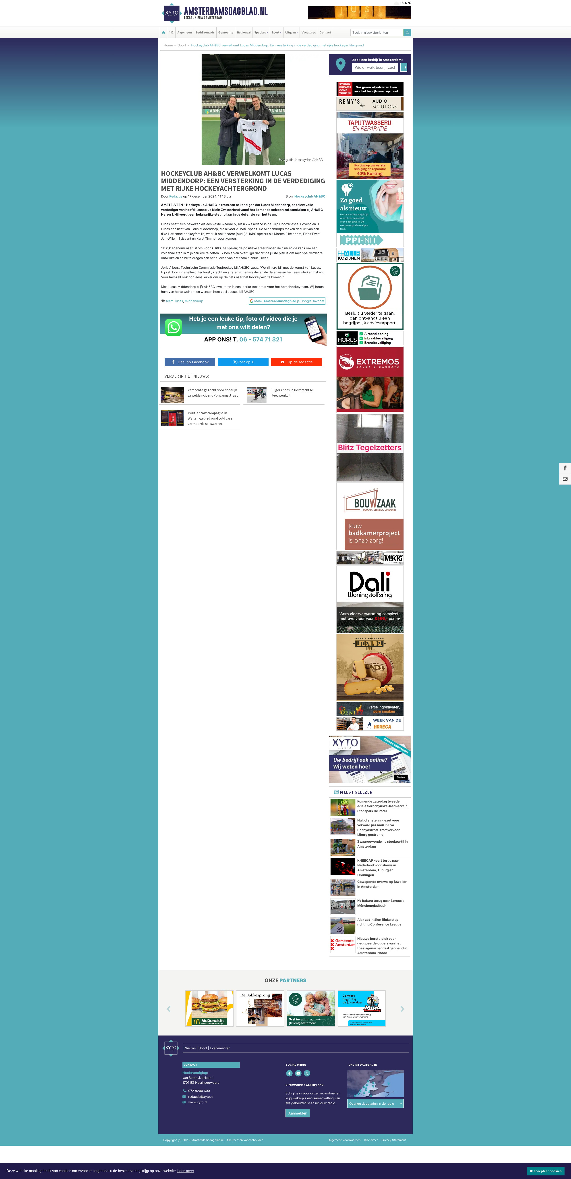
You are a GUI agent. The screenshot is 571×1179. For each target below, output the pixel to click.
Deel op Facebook (193, 362)
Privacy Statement (393, 1134)
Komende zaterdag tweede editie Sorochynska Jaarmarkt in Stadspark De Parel (382, 800)
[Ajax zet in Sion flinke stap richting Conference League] (343, 920)
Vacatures (309, 32)
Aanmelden (297, 1108)
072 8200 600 (199, 1085)
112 (171, 32)
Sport (182, 45)
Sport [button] (275, 32)
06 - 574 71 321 (260, 339)
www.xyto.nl (197, 1097)
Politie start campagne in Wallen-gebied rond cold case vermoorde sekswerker (210, 418)
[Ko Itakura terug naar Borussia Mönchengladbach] (343, 901)
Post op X (245, 362)
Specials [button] (260, 32)
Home (168, 45)
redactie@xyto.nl (200, 1091)
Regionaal (243, 32)
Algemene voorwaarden (344, 1134)
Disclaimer (371, 1134)
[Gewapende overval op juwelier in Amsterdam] (343, 882)
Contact (325, 32)
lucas (179, 301)
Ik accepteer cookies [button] (546, 1171)
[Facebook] (290, 1068)
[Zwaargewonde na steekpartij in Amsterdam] (343, 842)
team (170, 301)
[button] (163, 1004)
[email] (565, 479)
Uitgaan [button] (290, 32)
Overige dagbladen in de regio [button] (371, 1098)
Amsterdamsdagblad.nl (226, 11)
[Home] (163, 32)
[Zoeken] (407, 32)
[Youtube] (298, 1068)
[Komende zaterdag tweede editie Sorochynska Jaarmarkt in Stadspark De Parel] (343, 802)
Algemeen (184, 32)
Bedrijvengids (205, 32)
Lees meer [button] (185, 1171)
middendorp (194, 301)
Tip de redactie (300, 362)
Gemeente (225, 32)
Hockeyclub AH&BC (309, 196)
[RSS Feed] (307, 1068)
